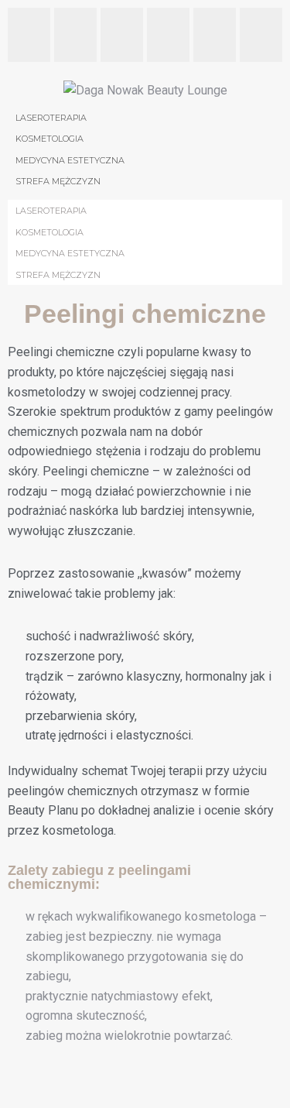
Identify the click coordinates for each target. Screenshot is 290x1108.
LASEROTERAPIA (51, 210)
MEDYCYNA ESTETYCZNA (70, 253)
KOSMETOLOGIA (49, 232)
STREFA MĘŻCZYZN (58, 274)
